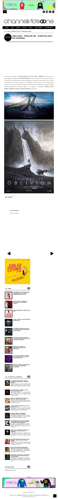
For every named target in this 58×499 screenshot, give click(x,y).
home (7, 27)
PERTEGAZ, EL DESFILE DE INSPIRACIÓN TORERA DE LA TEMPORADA (19, 347)
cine (6, 197)
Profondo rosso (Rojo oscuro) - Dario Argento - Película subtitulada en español (20, 440)
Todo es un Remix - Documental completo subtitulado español (18, 414)
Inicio (5, 31)
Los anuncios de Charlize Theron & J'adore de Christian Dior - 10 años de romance (20, 381)
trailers (10, 197)
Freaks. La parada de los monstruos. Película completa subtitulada (20, 399)
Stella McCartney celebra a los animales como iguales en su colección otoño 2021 (21, 338)
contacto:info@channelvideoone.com (29, 496)
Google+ (50, 12)
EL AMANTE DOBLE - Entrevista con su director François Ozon (19, 390)
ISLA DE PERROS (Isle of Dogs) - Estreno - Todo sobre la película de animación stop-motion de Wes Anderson (20, 421)
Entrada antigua (52, 253)
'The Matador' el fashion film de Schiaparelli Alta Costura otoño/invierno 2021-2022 (21, 293)
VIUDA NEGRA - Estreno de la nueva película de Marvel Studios (20, 302)
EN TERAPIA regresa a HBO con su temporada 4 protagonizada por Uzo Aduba (21, 329)
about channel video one (29, 492)
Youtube (53, 12)
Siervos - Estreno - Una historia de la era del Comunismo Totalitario (21, 365)
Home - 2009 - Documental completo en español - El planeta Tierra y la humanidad (20, 431)
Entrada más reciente (9, 253)
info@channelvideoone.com (10, 470)
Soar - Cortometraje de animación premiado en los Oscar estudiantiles (20, 448)
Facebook (44, 12)
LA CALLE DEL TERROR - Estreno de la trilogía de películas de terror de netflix (21, 356)
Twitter (47, 12)
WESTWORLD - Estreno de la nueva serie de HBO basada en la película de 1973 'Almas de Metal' (20, 455)
